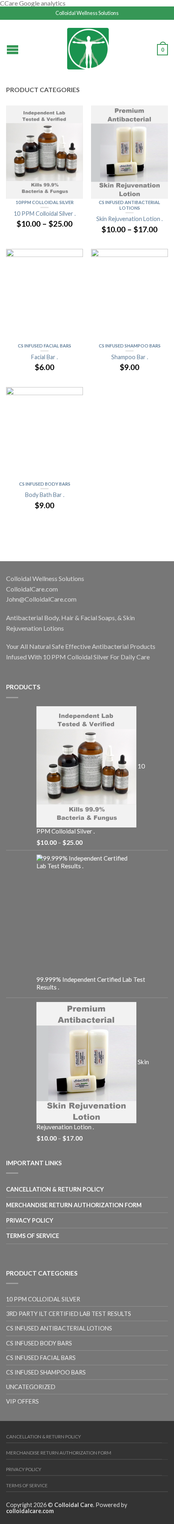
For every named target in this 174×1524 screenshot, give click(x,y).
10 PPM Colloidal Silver (45, 202)
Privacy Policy (29, 1220)
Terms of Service (32, 1235)
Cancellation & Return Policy (55, 1189)
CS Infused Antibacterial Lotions (129, 205)
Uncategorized (30, 1386)
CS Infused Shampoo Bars (130, 345)
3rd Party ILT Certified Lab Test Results (68, 1313)
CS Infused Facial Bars (44, 345)
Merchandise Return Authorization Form (74, 1205)
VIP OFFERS (22, 1401)
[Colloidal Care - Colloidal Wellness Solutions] (88, 46)
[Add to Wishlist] (73, 115)
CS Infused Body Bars (44, 483)
